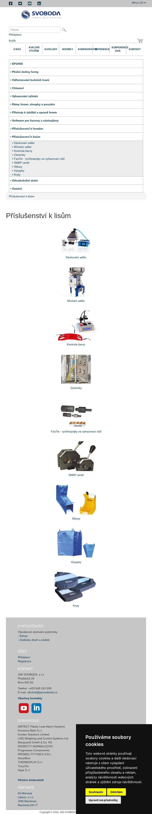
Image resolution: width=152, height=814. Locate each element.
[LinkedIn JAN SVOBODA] (36, 708)
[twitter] (20, 3)
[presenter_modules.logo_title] (42, 15)
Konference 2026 (118, 49)
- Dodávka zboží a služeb (33, 639)
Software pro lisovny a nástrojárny (35, 120)
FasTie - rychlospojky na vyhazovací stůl (39, 158)
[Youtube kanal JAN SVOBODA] (24, 708)
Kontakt (135, 49)
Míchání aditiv (22, 146)
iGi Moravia (25, 793)
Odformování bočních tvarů (30, 80)
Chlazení (18, 88)
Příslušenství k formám (27, 128)
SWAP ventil (21, 162)
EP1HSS (17, 63)
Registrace (24, 661)
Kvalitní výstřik (34, 49)
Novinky (67, 49)
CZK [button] (138, 2)
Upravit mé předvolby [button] (103, 800)
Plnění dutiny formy (25, 71)
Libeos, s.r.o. (26, 797)
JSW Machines (27, 801)
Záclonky (19, 154)
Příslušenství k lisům (26, 136)
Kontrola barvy (23, 150)
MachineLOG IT (28, 805)
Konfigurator (84, 49)
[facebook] (10, 3)
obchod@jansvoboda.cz (42, 692)
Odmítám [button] (116, 792)
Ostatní (17, 188)
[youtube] (29, 3)
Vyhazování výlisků (25, 96)
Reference (101, 49)
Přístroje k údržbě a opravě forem (34, 112)
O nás (17, 49)
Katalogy (51, 49)
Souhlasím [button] (96, 792)
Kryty (17, 174)
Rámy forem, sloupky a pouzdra (33, 104)
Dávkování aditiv (24, 142)
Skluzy (18, 166)
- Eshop (23, 635)
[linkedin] (39, 3)
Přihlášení (15, 34)
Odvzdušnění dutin (25, 180)
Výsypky (19, 170)
